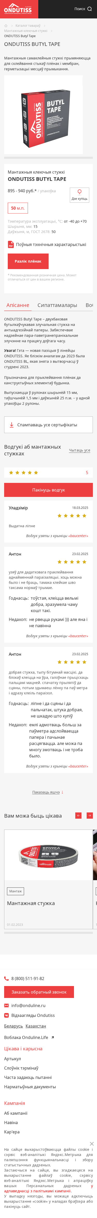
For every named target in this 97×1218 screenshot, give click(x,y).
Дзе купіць (79, 198)
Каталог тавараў (28, 26)
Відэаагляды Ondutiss (33, 1015)
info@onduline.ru (28, 1005)
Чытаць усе (80, 450)
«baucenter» (78, 535)
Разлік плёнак (28, 261)
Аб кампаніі (15, 1113)
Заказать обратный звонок (39, 992)
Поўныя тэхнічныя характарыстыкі (51, 244)
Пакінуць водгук (48, 490)
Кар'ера (12, 1132)
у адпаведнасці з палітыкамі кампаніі (48, 1188)
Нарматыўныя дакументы (30, 1087)
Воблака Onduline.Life (26, 1037)
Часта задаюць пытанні (28, 1077)
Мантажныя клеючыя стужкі (25, 31)
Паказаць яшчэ (46, 792)
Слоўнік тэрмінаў (21, 1068)
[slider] (48, 472)
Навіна (11, 1122)
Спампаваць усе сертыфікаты (47, 425)
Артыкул (12, 1059)
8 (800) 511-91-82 (27, 978)
